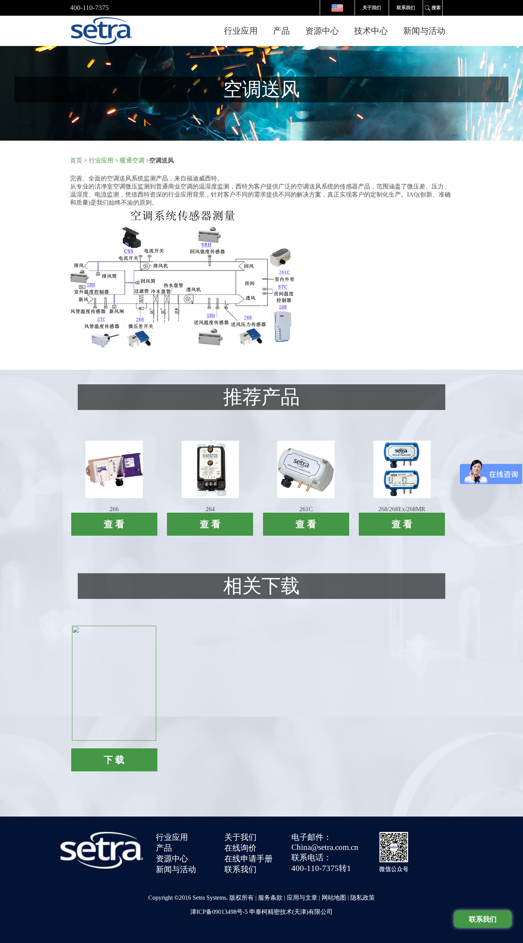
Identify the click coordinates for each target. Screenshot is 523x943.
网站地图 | (336, 897)
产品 (281, 31)
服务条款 (270, 897)
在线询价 (240, 848)
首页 (76, 160)
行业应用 (241, 31)
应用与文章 (302, 897)
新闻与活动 (424, 31)
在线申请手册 (248, 858)
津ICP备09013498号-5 (219, 912)
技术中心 (371, 31)
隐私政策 (362, 897)
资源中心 (322, 31)
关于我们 (372, 7)
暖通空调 (133, 160)
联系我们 (406, 7)
